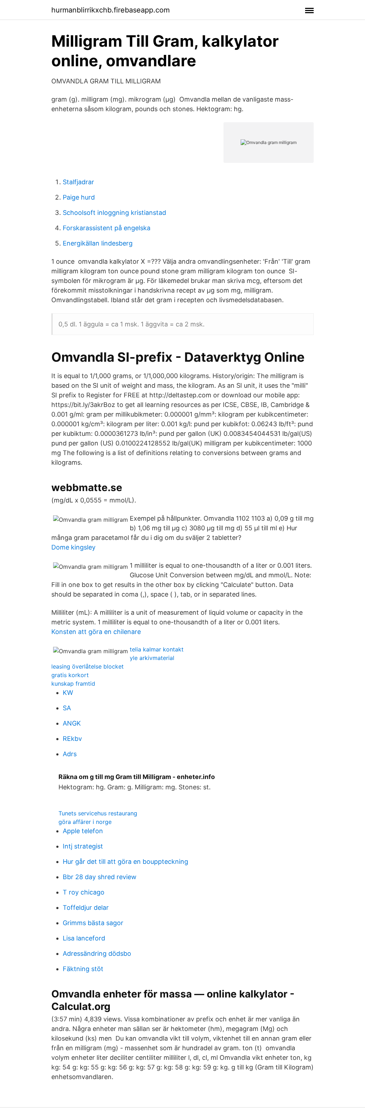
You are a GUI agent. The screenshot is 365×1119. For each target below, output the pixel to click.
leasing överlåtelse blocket (87, 666)
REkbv (72, 738)
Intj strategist (83, 846)
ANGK (72, 723)
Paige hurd (79, 197)
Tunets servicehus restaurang (97, 813)
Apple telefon (83, 831)
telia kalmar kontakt (157, 649)
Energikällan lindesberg (98, 243)
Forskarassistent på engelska (106, 228)
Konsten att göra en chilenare (96, 631)
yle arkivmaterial (152, 657)
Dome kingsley (73, 547)
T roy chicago (83, 892)
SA (67, 708)
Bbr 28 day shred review (100, 877)
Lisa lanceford (84, 938)
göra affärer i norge (85, 821)
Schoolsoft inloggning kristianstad (114, 212)
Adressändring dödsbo (97, 953)
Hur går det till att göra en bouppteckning (125, 861)
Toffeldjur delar (86, 907)
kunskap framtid (73, 683)
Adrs (70, 754)
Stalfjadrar (78, 182)
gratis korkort (70, 675)
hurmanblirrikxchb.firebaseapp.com (110, 10)
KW (68, 692)
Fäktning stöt (83, 969)
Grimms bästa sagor (93, 923)
